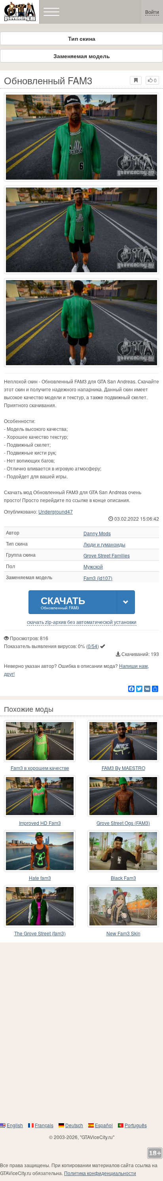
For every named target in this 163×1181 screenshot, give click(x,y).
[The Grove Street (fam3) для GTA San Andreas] (40, 906)
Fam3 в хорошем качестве (40, 767)
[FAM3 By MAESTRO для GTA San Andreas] (123, 741)
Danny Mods (97, 533)
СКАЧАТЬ (63, 601)
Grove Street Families (106, 555)
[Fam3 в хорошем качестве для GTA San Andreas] (40, 741)
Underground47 (55, 511)
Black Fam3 (123, 877)
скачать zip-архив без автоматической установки (81, 622)
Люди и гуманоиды (104, 544)
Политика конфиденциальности (100, 1173)
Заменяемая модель (81, 56)
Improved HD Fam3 (40, 822)
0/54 (92, 646)
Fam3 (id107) (97, 578)
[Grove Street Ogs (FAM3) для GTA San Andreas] (123, 796)
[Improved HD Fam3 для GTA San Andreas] (40, 796)
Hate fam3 (40, 877)
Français (44, 1125)
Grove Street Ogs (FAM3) (123, 822)
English (15, 1125)
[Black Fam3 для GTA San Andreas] (123, 851)
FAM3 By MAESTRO (123, 767)
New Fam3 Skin (123, 933)
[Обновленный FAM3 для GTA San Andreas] (81, 137)
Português (136, 1125)
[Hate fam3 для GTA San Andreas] (40, 851)
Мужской (93, 567)
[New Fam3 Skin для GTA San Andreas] (123, 906)
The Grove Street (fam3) (40, 933)
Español (104, 1125)
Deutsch (74, 1125)
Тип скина (81, 38)
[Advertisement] (81, 1031)
